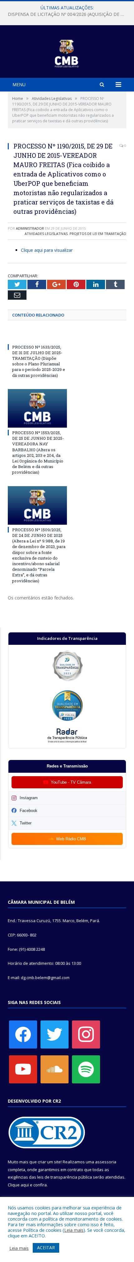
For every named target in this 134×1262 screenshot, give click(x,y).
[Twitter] (55, 1034)
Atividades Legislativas (46, 233)
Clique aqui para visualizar (47, 250)
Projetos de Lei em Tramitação (97, 233)
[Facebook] (23, 1034)
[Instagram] (86, 1034)
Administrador (30, 228)
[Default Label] (23, 1069)
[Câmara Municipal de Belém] (67, 52)
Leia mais (74, 1230)
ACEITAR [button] (46, 1247)
